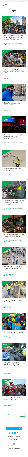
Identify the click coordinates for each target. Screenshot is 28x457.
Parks (9, 43)
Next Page (23, 416)
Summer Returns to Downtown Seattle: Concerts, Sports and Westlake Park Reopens (14, 37)
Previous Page (6, 414)
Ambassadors (6, 109)
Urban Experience (18, 43)
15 (24, 414)
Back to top (14, 445)
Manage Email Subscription (14, 428)
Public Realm (12, 43)
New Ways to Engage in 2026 (13, 332)
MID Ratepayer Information (9, 1)
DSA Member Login (21, 1)
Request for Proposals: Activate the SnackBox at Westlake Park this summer (14, 202)
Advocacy (5, 142)
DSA (4, 43)
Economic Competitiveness (15, 142)
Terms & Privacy (17, 448)
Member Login (10, 448)
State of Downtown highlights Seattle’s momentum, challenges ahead (13, 136)
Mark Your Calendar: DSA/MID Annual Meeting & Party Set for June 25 (14, 71)
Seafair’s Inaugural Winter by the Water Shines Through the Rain (13, 268)
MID (6, 43)
